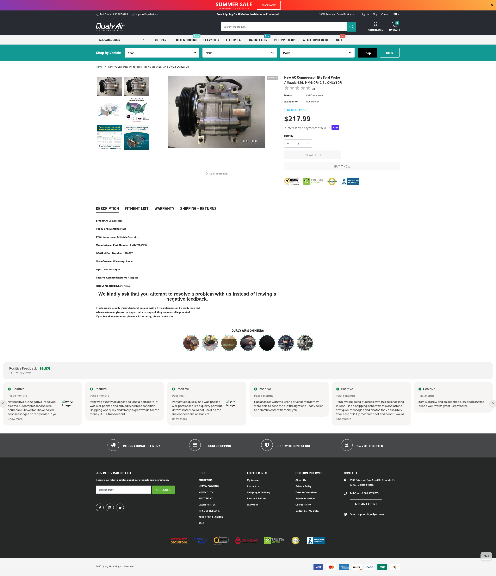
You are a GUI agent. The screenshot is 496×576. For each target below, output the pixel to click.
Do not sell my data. (307, 510)
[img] (297, 88)
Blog (375, 14)
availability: (291, 101)
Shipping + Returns (198, 208)
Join (380, 30)
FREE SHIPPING (297, 110)
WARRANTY (164, 208)
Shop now (269, 5)
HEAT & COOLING (186, 40)
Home (99, 66)
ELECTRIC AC (234, 40)
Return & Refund (256, 498)
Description (107, 208)
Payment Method (305, 498)
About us (300, 480)
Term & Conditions (306, 492)
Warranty (252, 504)
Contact (385, 14)
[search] (351, 27)
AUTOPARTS (162, 40)
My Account (253, 480)
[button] (97, 419)
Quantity (288, 135)
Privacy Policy (303, 486)
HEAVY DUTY (211, 40)
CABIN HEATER (258, 40)
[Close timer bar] (492, 5)
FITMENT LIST (137, 208)
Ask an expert (366, 504)
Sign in (365, 14)
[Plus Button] (308, 143)
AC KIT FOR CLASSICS (316, 40)
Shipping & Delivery (258, 492)
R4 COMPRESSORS (285, 40)
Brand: (288, 95)
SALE (339, 40)
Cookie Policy (303, 504)
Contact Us (253, 486)
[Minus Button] (287, 143)
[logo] (110, 27)
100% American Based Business (336, 14)
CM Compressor (315, 95)
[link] (109, 86)
